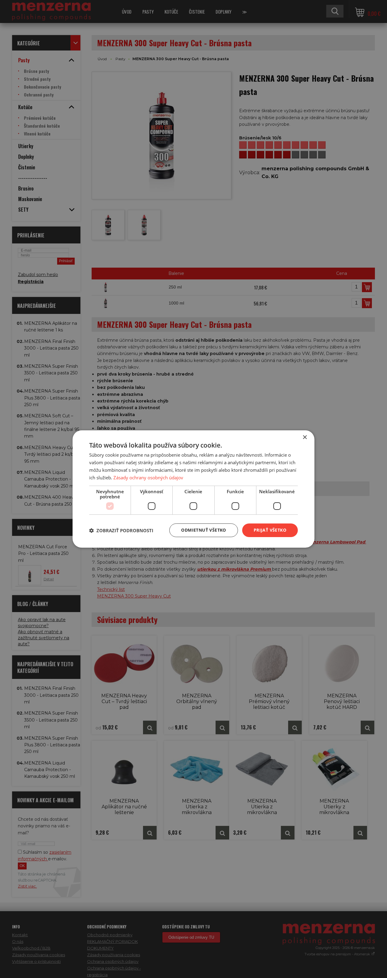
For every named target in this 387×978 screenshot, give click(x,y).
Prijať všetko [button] (270, 530)
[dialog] (193, 489)
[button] (121, 530)
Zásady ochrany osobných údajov (148, 477)
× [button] (304, 437)
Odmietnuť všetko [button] (203, 530)
